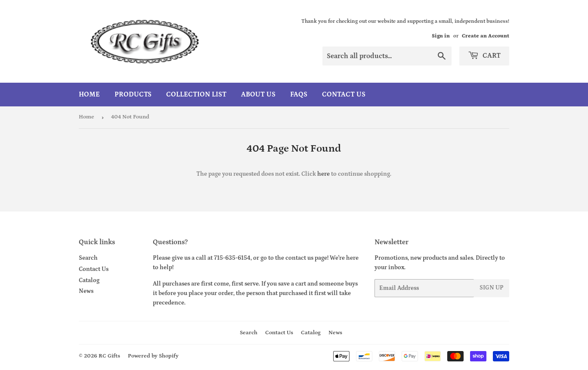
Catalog (89, 280)
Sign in (441, 36)
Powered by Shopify (153, 356)
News (86, 291)
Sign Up (492, 287)
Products (133, 94)
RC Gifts (109, 356)
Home (89, 94)
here (323, 174)
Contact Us (343, 94)
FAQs (298, 94)
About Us (258, 94)
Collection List (196, 94)
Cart (491, 55)
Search (88, 258)
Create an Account (485, 36)
